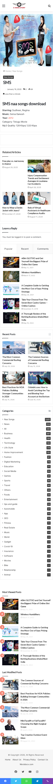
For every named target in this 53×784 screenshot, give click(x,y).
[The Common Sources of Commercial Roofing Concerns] (39, 347)
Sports (7, 480)
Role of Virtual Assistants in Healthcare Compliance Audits (39, 210)
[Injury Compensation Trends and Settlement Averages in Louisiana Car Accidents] (39, 166)
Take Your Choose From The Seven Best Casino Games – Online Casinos (34, 302)
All (5, 429)
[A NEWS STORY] (19, 6)
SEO (6, 518)
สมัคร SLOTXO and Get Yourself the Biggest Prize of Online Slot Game (34, 261)
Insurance (9, 551)
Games (7, 476)
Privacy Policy (29, 759)
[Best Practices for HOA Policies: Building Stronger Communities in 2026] (13, 378)
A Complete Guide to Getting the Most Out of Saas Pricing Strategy (35, 288)
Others (7, 490)
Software (8, 556)
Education (9, 466)
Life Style (8, 447)
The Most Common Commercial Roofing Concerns (11, 360)
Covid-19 (8, 546)
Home (8, 71)
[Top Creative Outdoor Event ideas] (10, 738)
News (6, 424)
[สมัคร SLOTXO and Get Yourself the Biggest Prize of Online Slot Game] (11, 262)
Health (7, 438)
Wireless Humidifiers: (31, 272)
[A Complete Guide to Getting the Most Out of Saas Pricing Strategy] (11, 289)
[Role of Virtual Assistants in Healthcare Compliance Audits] (39, 198)
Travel (7, 485)
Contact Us (43, 759)
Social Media (10, 471)
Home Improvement (13, 452)
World (6, 537)
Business (8, 433)
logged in (19, 237)
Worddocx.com (26, 764)
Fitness (7, 523)
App (6, 513)
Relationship (10, 570)
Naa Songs (17, 71)
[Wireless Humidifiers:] (11, 276)
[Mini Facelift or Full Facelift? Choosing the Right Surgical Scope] (10, 724)
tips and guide (10, 504)
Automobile (9, 509)
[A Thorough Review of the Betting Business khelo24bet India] (11, 317)
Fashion (7, 457)
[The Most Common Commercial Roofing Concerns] (13, 347)
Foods (7, 494)
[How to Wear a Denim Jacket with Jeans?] (13, 198)
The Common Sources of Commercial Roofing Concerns (38, 360)
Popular (8, 248)
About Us (17, 759)
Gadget (7, 542)
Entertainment (11, 499)
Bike (6, 565)
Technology (9, 443)
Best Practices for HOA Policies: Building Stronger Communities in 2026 (35, 696)
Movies (7, 560)
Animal (7, 575)
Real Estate (9, 527)
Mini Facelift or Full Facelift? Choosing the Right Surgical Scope (33, 723)
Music (7, 532)
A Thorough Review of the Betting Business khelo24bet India (34, 316)
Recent (25, 248)
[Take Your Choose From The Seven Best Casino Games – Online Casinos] (11, 303)
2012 (10, 117)
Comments (43, 248)
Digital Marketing (12, 462)
